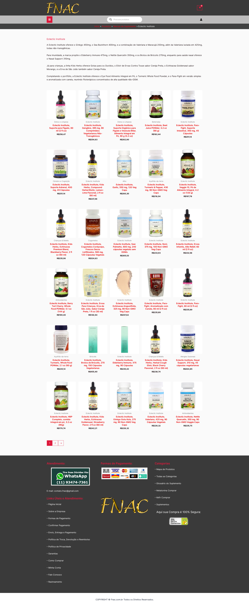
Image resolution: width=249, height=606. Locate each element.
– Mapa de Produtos (165, 469)
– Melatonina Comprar (166, 490)
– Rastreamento (54, 581)
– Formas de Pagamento (58, 518)
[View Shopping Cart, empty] (199, 7)
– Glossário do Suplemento (168, 483)
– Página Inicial (54, 504)
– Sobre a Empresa (56, 511)
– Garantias (52, 553)
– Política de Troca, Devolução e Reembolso (68, 539)
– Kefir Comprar (162, 497)
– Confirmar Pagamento (58, 525)
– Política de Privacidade (59, 546)
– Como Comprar (55, 560)
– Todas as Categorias (166, 476)
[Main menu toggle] (49, 19)
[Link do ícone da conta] (201, 19)
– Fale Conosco (54, 574)
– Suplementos (162, 504)
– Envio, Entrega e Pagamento (61, 532)
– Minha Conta (54, 567)
